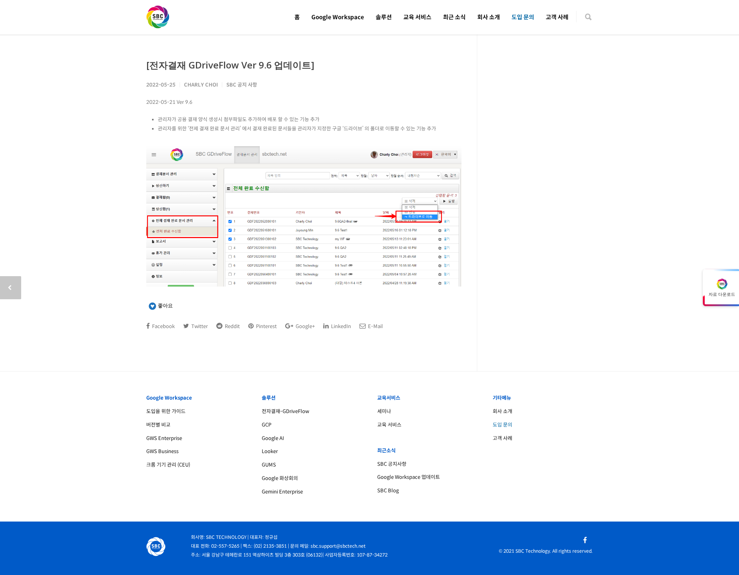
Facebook (163, 326)
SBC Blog (388, 490)
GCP (266, 425)
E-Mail (375, 326)
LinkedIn (340, 326)
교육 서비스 (417, 17)
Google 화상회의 (280, 478)
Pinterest (266, 326)
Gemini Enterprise (282, 491)
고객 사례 (557, 17)
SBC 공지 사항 (241, 85)
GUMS (269, 465)
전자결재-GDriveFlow (285, 411)
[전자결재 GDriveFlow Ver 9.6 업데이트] (230, 64)
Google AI (273, 438)
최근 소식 (454, 17)
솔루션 (384, 17)
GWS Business (162, 451)
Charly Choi (201, 85)
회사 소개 (488, 17)
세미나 (384, 411)
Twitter (199, 326)
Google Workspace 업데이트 (408, 477)
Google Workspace (337, 17)
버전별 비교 (158, 425)
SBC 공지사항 (391, 464)
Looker (270, 451)
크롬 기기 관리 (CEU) (168, 465)
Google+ (304, 326)
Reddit (232, 326)
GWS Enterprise (164, 438)
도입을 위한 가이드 (166, 411)
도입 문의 (523, 17)
